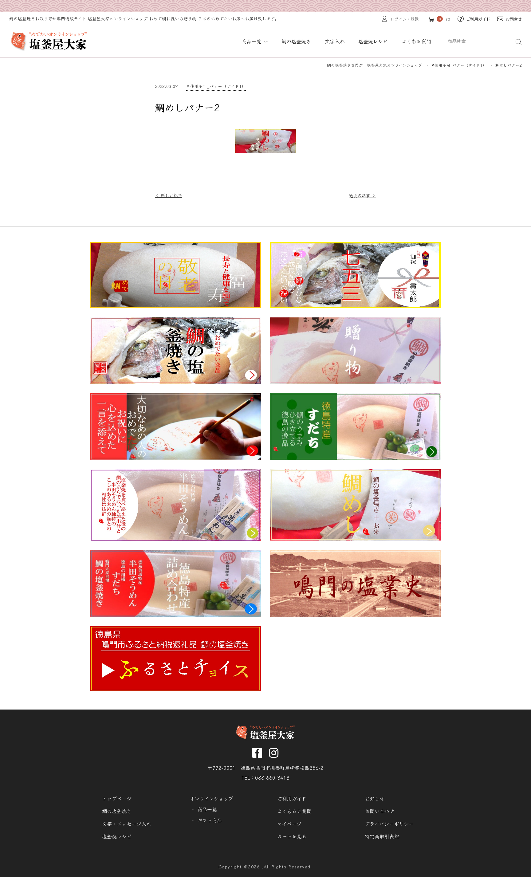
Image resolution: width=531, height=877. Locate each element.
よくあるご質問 (294, 811)
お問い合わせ (379, 811)
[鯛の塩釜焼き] (175, 382)
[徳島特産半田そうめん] (175, 539)
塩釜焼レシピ (117, 836)
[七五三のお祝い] (355, 306)
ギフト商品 (209, 820)
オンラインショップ (211, 798)
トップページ (117, 798)
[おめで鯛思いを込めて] (355, 538)
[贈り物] (355, 382)
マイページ (289, 823)
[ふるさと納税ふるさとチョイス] (175, 689)
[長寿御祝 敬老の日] (175, 306)
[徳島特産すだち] (355, 458)
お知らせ (374, 798)
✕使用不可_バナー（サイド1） (216, 86)
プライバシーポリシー (389, 823)
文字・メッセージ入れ (126, 823)
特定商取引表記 (382, 836)
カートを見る (292, 836)
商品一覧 (253, 41)
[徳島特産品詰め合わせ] (175, 615)
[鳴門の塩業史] (355, 615)
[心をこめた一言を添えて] (175, 458)
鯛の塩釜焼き (117, 811)
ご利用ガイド (291, 798)
